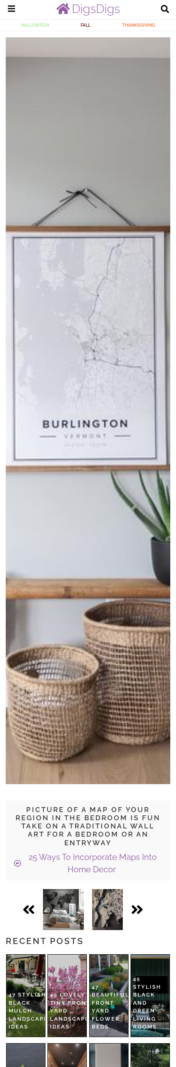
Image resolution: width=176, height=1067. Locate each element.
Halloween (35, 25)
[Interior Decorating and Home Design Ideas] (88, 13)
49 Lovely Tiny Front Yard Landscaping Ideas (73, 1011)
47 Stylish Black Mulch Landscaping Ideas (32, 1011)
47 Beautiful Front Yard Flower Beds (110, 1007)
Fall (85, 25)
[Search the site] (165, 10)
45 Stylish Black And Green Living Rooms (147, 1003)
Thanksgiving (138, 25)
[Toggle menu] (11, 10)
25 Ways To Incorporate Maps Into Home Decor (92, 863)
